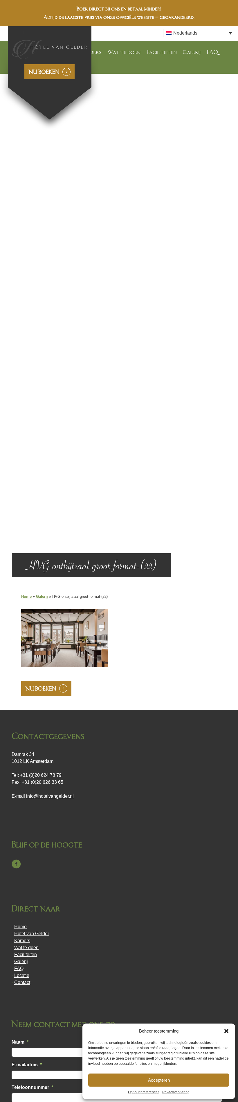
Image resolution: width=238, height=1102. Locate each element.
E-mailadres (27, 1064)
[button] (226, 1031)
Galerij (192, 52)
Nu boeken (44, 71)
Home (26, 596)
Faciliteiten (162, 52)
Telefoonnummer (32, 1087)
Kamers (22, 940)
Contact (22, 982)
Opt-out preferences (143, 1092)
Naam (20, 1042)
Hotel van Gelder (31, 933)
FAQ (212, 52)
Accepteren (159, 1080)
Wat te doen (123, 52)
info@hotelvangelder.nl (50, 796)
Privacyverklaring (176, 1092)
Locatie (21, 975)
